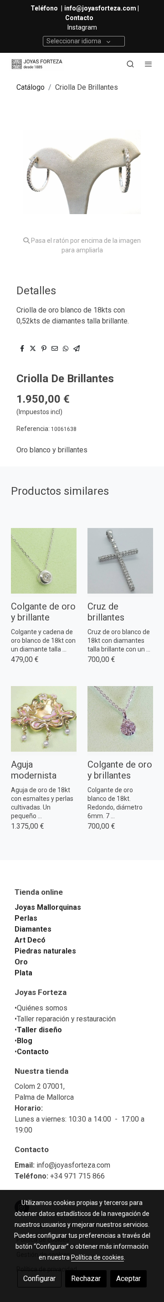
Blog (24, 1040)
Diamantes (33, 929)
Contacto (33, 1051)
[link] (36, 64)
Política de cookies (97, 1257)
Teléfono (45, 8)
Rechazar (86, 1278)
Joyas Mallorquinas (48, 907)
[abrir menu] (148, 64)
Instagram (82, 27)
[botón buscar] (130, 64)
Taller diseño (39, 1029)
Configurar (39, 1278)
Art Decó (30, 940)
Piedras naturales (45, 951)
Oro (21, 962)
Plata (23, 973)
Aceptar (128, 1278)
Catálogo (30, 87)
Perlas (26, 918)
